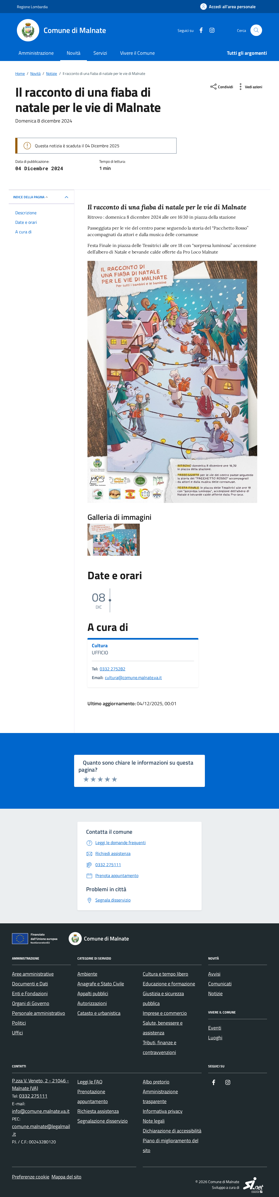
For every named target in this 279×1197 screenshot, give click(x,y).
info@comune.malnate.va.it (40, 1111)
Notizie (215, 993)
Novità (73, 53)
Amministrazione (36, 53)
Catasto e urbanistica (98, 1013)
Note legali (154, 1121)
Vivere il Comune (137, 53)
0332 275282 (112, 668)
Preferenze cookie (30, 1176)
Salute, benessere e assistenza (163, 1027)
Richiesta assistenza (98, 1111)
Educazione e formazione (169, 983)
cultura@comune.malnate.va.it (133, 677)
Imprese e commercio (165, 1013)
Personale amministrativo (38, 1013)
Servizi (100, 53)
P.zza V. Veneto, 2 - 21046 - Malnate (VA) (40, 1084)
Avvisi (214, 974)
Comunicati (220, 983)
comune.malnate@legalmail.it (41, 1130)
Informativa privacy (163, 1111)
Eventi (214, 1027)
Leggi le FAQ (89, 1081)
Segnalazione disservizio (102, 1121)
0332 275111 (33, 1096)
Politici (19, 1023)
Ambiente (87, 974)
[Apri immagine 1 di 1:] (113, 539)
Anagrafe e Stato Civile (100, 983)
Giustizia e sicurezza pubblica (163, 998)
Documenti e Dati (30, 983)
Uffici (17, 1032)
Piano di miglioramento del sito (170, 1145)
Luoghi (215, 1037)
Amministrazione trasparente (160, 1096)
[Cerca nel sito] (256, 30)
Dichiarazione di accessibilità (172, 1130)
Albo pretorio (156, 1081)
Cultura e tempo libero (165, 974)
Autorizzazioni (92, 1003)
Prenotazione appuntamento (92, 1096)
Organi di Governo (30, 1003)
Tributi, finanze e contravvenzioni (159, 1047)
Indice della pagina (28, 197)
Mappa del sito (66, 1176)
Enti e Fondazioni (30, 993)
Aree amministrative (33, 974)
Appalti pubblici (92, 993)
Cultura (100, 645)
